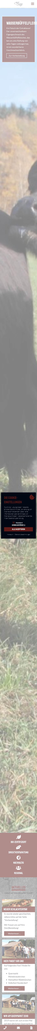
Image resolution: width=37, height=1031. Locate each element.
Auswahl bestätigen (18, 525)
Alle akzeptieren (18, 529)
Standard (19, 523)
